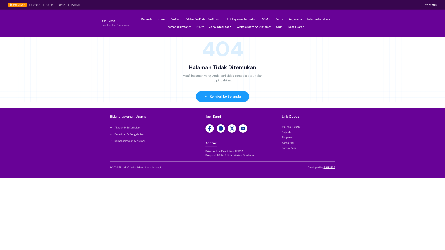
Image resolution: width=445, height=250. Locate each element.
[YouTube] (243, 128)
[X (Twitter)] (232, 128)
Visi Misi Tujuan (291, 127)
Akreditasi (288, 143)
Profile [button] (175, 19)
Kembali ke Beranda (225, 96)
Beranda (146, 19)
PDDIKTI (75, 4)
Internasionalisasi (318, 19)
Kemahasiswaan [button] (178, 27)
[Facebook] (209, 128)
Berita (279, 19)
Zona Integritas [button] (219, 27)
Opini (279, 27)
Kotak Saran (296, 27)
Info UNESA (19, 4)
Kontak (432, 4)
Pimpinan (287, 137)
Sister (49, 4)
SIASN (62, 4)
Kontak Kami (289, 148)
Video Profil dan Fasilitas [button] (202, 19)
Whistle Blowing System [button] (253, 27)
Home (161, 19)
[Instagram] (221, 128)
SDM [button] (265, 19)
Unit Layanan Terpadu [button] (240, 19)
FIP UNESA (34, 4)
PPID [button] (199, 27)
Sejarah (286, 132)
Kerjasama (295, 19)
